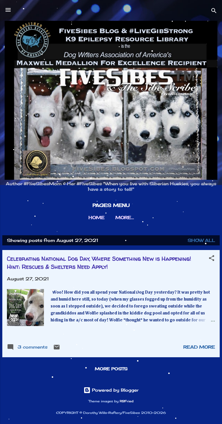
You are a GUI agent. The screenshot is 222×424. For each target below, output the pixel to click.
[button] (211, 259)
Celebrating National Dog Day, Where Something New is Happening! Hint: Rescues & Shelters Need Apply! (99, 263)
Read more (199, 347)
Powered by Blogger (114, 390)
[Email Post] (56, 349)
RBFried (127, 401)
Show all (201, 240)
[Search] (213, 12)
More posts (111, 368)
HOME (96, 217)
